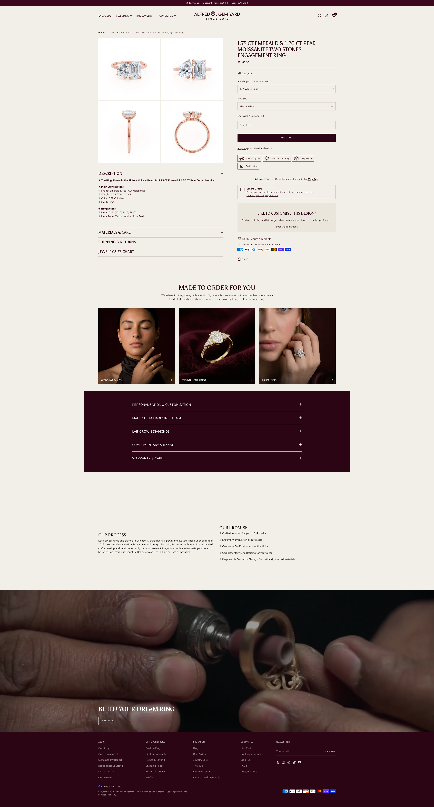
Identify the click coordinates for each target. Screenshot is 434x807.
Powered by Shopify (107, 795)
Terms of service (155, 771)
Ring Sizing (199, 754)
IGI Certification (107, 771)
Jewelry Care (200, 759)
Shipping (243, 148)
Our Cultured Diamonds (206, 777)
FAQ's (244, 765)
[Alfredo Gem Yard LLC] (217, 15)
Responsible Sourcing (110, 765)
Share (245, 259)
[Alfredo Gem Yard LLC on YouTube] (300, 763)
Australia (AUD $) (109, 786)
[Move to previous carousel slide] (325, 485)
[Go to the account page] (326, 15)
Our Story (103, 748)
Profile (149, 777)
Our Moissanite (202, 771)
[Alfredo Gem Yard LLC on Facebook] (278, 763)
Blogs (196, 748)
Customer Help (249, 771)
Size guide (247, 73)
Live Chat (246, 748)
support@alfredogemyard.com (262, 195)
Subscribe (330, 751)
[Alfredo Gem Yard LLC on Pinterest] (289, 763)
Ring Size (242, 98)
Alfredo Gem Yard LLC (125, 792)
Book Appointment (287, 226)
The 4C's (198, 765)
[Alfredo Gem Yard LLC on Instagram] (284, 763)
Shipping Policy (154, 765)
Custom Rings (154, 748)
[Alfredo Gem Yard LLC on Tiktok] (295, 763)
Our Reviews (105, 777)
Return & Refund (155, 759)
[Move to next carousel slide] (333, 485)
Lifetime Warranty (156, 754)
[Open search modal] (319, 15)
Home (101, 32)
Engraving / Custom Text (251, 115)
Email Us (245, 759)
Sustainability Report (110, 759)
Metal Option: (255, 81)
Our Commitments (108, 754)
